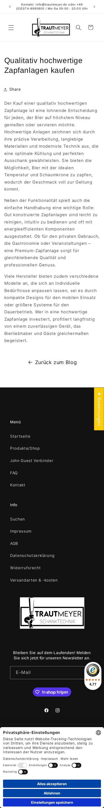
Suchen (17, 519)
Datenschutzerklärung (32, 555)
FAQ (14, 473)
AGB (14, 543)
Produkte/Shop (25, 448)
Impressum (21, 531)
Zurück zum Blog (56, 362)
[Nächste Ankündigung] (94, 6)
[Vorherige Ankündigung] (9, 6)
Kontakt (17, 485)
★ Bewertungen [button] (99, 409)
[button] (11, 27)
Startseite (20, 436)
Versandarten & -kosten (34, 580)
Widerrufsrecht (25, 567)
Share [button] (15, 89)
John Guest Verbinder (31, 460)
